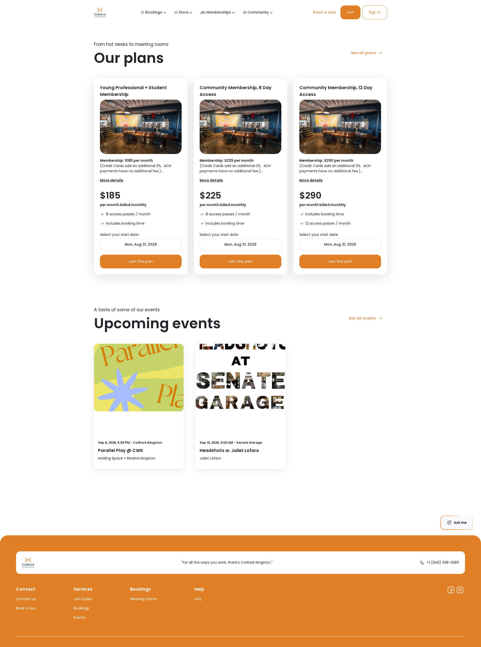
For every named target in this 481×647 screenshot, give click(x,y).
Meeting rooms (143, 598)
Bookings (153, 12)
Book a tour (324, 12)
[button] (350, 12)
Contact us (26, 598)
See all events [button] (362, 318)
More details (111, 180)
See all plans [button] (363, 52)
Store (183, 12)
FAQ (197, 598)
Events (79, 617)
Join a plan (83, 598)
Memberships (218, 12)
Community (258, 12)
